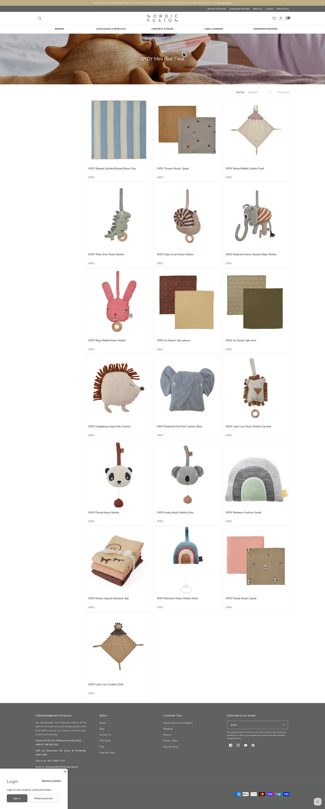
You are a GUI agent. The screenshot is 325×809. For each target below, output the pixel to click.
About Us (257, 8)
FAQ (101, 746)
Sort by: (240, 92)
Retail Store (283, 8)
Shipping (167, 728)
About (102, 722)
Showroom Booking (265, 29)
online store (224, 3)
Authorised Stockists (239, 8)
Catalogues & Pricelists (111, 29)
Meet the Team (107, 752)
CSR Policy (105, 740)
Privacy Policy (170, 740)
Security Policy (171, 746)
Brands (59, 29)
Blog (101, 728)
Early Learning (214, 29)
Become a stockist (51, 780)
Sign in (17, 798)
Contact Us (105, 734)
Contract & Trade (162, 29)
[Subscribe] (284, 725)
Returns (167, 734)
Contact (269, 8)
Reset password (43, 798)
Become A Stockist (217, 8)
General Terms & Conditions (178, 722)
